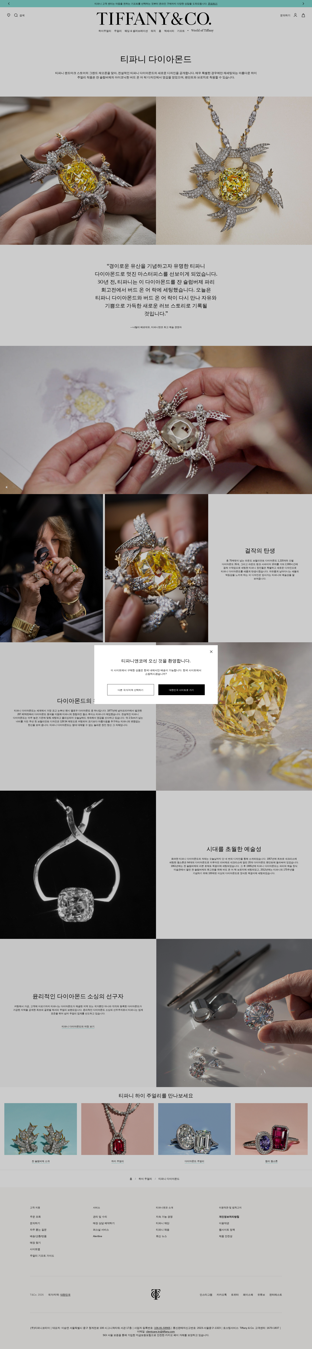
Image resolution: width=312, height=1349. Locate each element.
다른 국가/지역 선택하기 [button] (130, 690)
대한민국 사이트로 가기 (181, 690)
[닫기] (211, 651)
